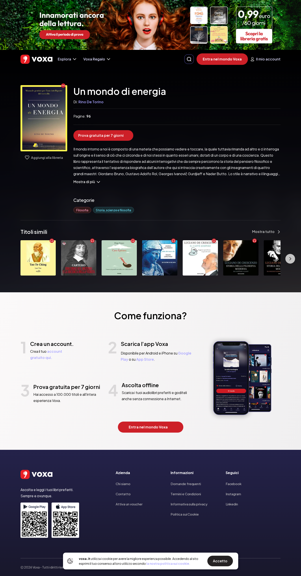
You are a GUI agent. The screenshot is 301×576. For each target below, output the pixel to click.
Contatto (123, 494)
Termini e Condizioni (186, 494)
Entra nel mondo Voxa (222, 59)
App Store (145, 359)
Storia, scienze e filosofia (113, 210)
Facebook (234, 484)
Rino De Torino (91, 101)
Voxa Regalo (94, 59)
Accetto (220, 561)
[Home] (36, 59)
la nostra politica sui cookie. (168, 563)
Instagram (233, 494)
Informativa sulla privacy (189, 504)
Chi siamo (123, 484)
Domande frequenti (186, 484)
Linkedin (232, 504)
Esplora (64, 59)
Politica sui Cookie (185, 514)
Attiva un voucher (129, 504)
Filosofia (82, 210)
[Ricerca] (189, 59)
